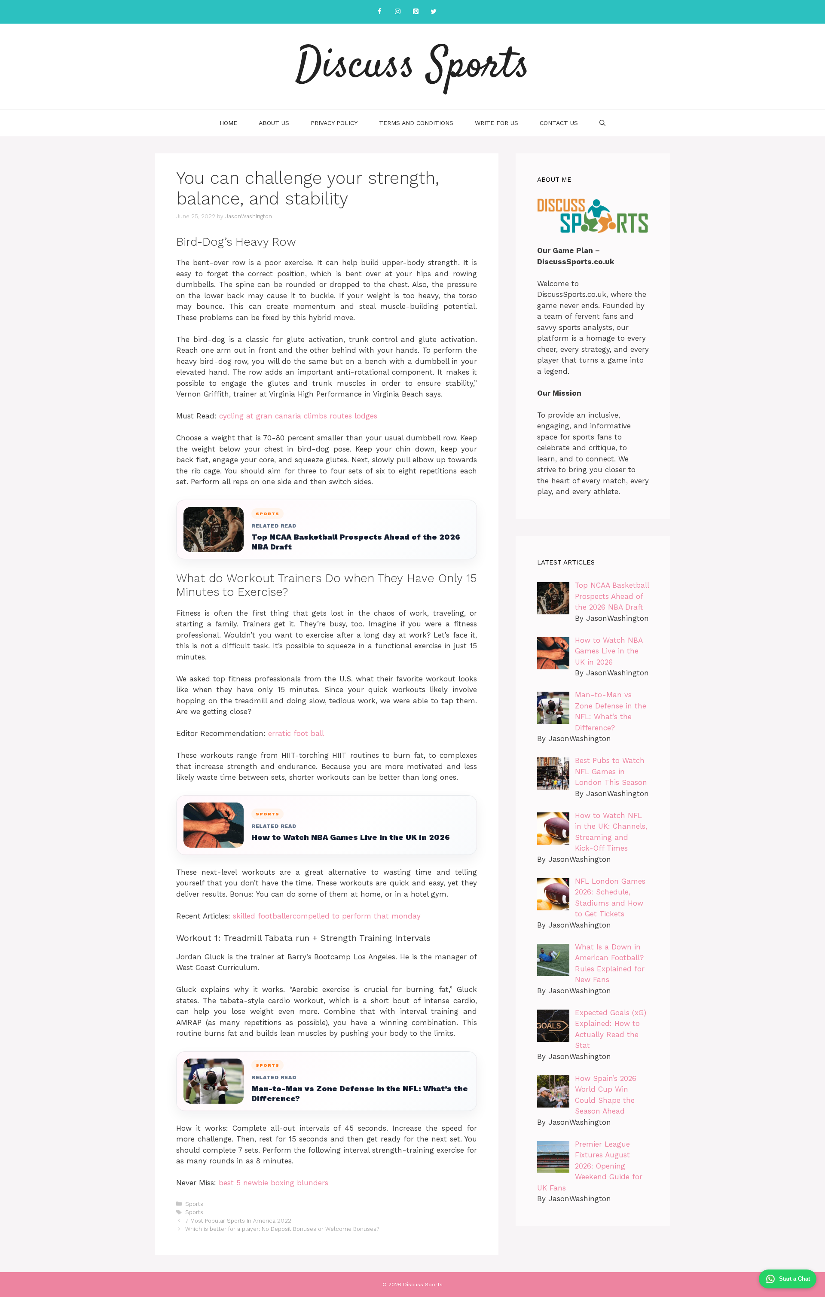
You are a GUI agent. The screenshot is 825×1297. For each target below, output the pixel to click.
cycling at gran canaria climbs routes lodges (298, 416)
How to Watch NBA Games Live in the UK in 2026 (350, 837)
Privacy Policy (334, 122)
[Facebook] (379, 11)
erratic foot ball (296, 733)
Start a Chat (794, 1279)
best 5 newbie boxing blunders (273, 1182)
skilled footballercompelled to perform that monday (327, 916)
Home (228, 122)
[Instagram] (397, 11)
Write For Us (496, 122)
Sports (194, 1204)
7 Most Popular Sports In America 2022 (238, 1221)
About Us (274, 122)
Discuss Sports (413, 66)
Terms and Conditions (416, 122)
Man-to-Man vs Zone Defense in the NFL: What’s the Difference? (359, 1093)
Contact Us (559, 122)
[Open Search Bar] (602, 123)
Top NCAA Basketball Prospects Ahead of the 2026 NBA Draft (355, 541)
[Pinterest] (415, 11)
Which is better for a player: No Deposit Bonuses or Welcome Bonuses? (282, 1229)
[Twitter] (433, 11)
